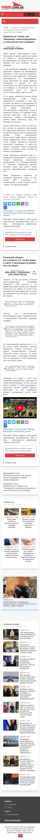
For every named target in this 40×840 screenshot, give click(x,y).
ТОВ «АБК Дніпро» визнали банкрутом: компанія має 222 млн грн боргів (28, 635)
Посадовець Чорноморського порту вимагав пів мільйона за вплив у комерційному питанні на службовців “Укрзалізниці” (27, 746)
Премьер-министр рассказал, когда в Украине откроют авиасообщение (17, 476)
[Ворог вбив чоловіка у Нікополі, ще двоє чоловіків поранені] (11, 515)
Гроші (9, 808)
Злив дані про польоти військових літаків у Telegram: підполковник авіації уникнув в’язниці (28, 679)
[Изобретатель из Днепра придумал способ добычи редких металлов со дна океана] (11, 545)
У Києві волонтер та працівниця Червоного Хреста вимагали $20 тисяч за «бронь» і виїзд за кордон (19, 604)
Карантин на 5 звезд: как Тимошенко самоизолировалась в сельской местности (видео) (19, 487)
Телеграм (33, 14)
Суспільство (15, 28)
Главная (5, 28)
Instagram (25, 14)
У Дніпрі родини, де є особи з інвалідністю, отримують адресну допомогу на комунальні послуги (28, 555)
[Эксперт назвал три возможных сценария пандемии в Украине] (28, 515)
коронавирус (19, 329)
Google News (37, 14)
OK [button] (20, 836)
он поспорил (30, 385)
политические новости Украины (18, 213)
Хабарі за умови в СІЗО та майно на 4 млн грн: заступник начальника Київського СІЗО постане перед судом (27, 711)
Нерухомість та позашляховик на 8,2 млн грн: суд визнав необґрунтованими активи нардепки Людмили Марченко (28, 728)
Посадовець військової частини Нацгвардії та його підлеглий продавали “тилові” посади (28, 648)
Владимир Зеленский (13, 431)
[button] (3, 14)
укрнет (6, 215)
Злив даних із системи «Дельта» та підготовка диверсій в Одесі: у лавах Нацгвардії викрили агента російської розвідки (27, 764)
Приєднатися (20, 239)
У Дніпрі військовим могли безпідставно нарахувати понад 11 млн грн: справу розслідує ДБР (27, 781)
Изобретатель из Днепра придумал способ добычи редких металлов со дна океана (11, 553)
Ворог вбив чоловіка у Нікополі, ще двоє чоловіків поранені (11, 523)
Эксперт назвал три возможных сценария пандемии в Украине (28, 523)
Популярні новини (11, 624)
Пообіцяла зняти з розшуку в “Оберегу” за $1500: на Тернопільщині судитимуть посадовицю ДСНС (28, 694)
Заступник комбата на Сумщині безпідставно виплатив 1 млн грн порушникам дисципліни (27, 663)
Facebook (29, 14)
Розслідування (13, 815)
